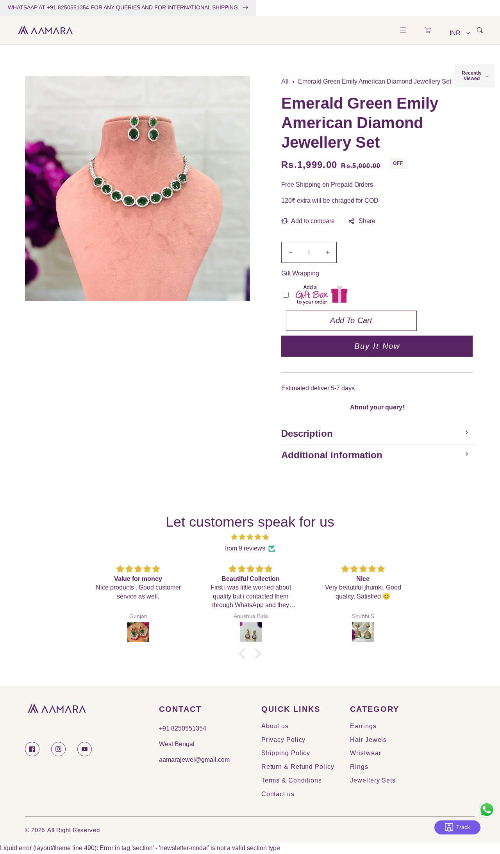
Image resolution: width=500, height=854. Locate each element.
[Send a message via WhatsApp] (487, 809)
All (285, 81)
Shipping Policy (286, 753)
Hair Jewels (368, 739)
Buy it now (377, 346)
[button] (402, 30)
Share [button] (367, 221)
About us (275, 726)
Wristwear (365, 753)
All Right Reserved (73, 830)
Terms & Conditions (291, 780)
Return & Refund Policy (297, 766)
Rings (359, 766)
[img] (250, 537)
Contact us (278, 794)
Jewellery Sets (373, 780)
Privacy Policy (283, 739)
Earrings (363, 726)
